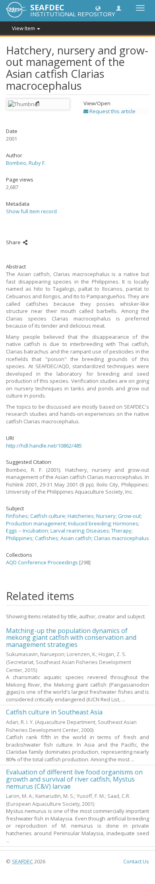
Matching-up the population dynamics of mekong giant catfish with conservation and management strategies (71, 637)
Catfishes (46, 538)
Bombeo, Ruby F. (26, 162)
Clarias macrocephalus (121, 538)
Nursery (106, 515)
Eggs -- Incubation (27, 530)
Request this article (112, 111)
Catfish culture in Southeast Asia (54, 712)
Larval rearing (67, 530)
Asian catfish (75, 538)
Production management (36, 523)
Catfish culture (47, 515)
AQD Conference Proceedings (42, 562)
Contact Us (136, 861)
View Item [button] (24, 28)
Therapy (121, 530)
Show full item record (31, 211)
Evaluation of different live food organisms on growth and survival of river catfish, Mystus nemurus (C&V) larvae (74, 779)
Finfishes (17, 515)
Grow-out (129, 515)
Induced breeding (89, 523)
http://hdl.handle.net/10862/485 (44, 445)
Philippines (19, 538)
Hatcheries (81, 515)
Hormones (125, 523)
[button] (98, 7)
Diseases (97, 530)
